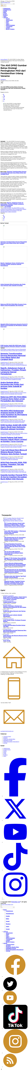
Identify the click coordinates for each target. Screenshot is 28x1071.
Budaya (5, 754)
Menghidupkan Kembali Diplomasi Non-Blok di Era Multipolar (15, 631)
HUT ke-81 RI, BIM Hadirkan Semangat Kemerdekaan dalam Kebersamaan (13, 553)
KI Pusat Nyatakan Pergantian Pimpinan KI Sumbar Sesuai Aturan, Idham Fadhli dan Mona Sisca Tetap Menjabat (14, 545)
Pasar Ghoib (6, 640)
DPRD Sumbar (7, 208)
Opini (4, 756)
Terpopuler (9, 939)
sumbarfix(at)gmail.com (7, 731)
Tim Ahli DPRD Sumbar (17, 208)
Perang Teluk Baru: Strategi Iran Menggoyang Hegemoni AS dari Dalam (14, 606)
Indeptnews (6, 748)
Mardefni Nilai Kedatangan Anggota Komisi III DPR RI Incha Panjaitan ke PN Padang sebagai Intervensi (14, 325)
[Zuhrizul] (6, 613)
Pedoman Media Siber (9, 739)
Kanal (5, 909)
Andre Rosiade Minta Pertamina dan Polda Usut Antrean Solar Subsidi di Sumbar (13, 285)
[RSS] (3, 899)
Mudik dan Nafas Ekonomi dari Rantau (14, 611)
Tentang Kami (7, 736)
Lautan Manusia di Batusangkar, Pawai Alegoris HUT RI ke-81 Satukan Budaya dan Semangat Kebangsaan (15, 564)
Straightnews (4, 362)
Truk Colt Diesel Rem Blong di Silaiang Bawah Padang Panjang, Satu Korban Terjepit (14, 452)
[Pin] (4, 100)
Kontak (5, 743)
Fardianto (3, 79)
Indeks (8, 940)
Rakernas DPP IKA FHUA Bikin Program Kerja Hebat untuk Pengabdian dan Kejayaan (13, 305)
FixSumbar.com (15, 902)
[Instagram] (15, 898)
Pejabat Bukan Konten (9, 602)
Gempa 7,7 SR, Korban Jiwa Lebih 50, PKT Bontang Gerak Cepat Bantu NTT (15, 558)
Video (7, 936)
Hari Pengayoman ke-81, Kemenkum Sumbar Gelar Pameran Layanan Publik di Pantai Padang (15, 539)
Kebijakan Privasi (7, 740)
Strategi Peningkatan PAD (8, 209)
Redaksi (5, 737)
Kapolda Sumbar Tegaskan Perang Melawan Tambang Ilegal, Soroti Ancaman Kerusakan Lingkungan (14, 583)
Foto (7, 935)
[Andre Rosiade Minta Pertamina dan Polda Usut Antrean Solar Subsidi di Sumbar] (14, 275)
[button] (13, 4)
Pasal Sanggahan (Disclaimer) (11, 741)
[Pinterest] (15, 842)
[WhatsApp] (3, 101)
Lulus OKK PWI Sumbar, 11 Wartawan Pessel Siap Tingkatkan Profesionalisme (15, 532)
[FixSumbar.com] (5, 2)
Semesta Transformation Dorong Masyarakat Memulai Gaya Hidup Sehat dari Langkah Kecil (13, 173)
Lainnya (5, 931)
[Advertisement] (14, 45)
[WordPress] (15, 870)
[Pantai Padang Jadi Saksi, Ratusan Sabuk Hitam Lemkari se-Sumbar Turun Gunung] (14, 434)
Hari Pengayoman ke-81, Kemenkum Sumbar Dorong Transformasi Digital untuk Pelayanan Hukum (15, 571)
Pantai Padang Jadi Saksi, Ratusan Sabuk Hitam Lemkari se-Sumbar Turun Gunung (14, 439)
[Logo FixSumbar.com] (7, 904)
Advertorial (9, 933)
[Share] (2, 82)
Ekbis (4, 752)
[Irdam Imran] (7, 604)
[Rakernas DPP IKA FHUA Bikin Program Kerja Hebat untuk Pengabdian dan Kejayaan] (14, 294)
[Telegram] (3, 98)
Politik (5, 751)
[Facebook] (3, 94)
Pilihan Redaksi (10, 938)
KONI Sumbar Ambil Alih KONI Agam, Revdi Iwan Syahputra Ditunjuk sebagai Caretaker (13, 346)
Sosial (4, 753)
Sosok (8, 929)
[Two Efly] (6, 609)
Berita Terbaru (10, 942)
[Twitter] (4, 96)
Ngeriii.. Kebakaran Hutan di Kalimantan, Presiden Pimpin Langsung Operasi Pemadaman (12, 204)
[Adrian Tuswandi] (8, 600)
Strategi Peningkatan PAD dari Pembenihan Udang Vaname (11, 211)
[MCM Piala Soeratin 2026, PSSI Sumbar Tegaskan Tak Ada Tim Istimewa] (14, 459)
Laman (5, 943)
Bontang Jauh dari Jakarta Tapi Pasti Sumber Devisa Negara (15, 576)
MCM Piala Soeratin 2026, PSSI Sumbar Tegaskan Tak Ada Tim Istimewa (14, 464)
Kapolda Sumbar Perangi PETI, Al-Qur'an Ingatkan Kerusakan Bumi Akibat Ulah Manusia (14, 477)
